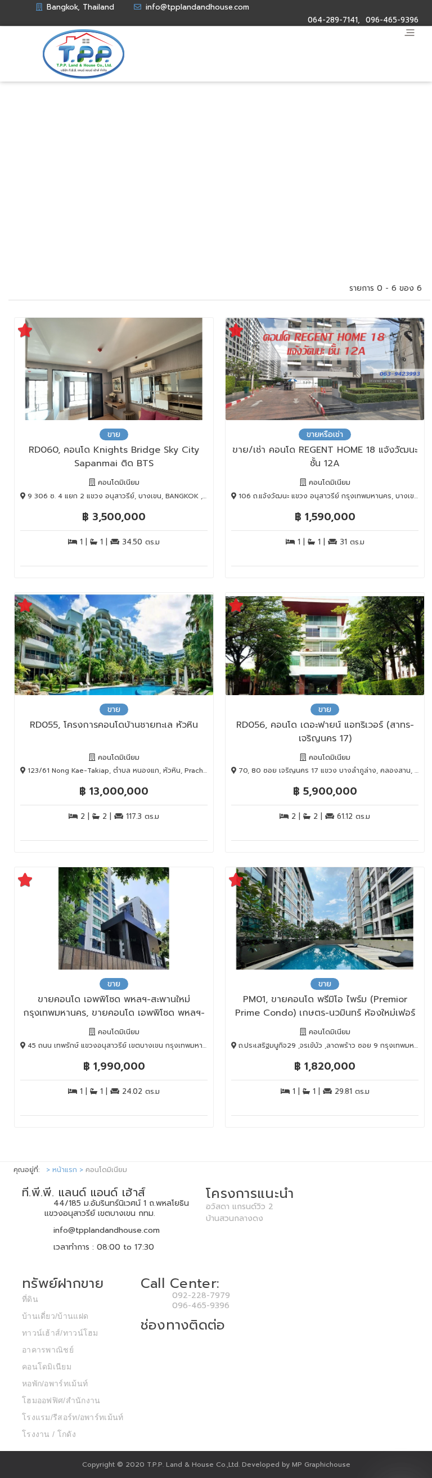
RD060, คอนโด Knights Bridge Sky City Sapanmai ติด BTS (114, 455)
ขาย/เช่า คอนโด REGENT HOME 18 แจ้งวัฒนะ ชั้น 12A (324, 455)
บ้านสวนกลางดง (234, 1218)
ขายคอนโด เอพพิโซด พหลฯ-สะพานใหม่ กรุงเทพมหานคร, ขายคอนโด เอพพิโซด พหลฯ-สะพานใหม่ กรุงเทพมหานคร (114, 1005)
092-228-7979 (201, 1295)
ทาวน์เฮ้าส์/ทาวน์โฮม (60, 1332)
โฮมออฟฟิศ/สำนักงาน (61, 1400)
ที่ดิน (30, 1299)
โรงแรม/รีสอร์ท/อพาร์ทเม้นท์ (73, 1417)
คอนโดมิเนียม (46, 1366)
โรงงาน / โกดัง (49, 1434)
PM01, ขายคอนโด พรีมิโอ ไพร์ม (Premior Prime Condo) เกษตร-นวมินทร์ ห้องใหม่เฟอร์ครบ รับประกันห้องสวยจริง (325, 1005)
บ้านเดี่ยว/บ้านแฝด (55, 1316)
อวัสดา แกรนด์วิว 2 (239, 1207)
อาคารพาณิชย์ (48, 1349)
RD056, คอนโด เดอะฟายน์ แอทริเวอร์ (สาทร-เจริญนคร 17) (325, 730)
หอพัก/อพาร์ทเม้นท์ (55, 1383)
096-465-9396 (201, 1306)
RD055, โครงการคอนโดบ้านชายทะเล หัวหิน (114, 725)
